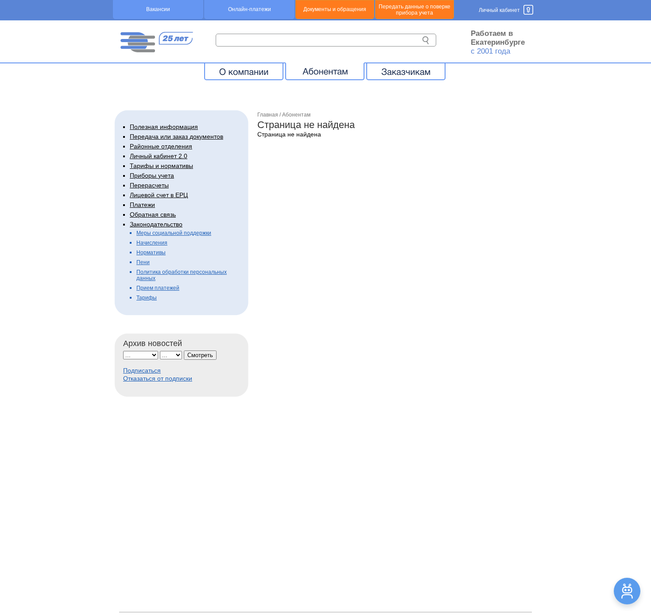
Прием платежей (157, 288)
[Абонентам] (325, 71)
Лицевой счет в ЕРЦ (159, 195)
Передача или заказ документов (176, 136)
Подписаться (142, 370)
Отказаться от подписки (157, 378)
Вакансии (158, 9)
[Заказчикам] (406, 71)
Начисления (151, 243)
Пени (143, 262)
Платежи (142, 204)
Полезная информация (164, 126)
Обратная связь (153, 214)
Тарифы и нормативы (161, 165)
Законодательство (156, 224)
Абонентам (296, 115)
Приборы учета (152, 175)
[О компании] (244, 71)
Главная (267, 115)
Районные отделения (161, 146)
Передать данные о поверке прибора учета (414, 10)
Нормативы (151, 252)
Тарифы (146, 298)
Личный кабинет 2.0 (158, 156)
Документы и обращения (334, 9)
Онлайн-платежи (249, 9)
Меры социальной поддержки (173, 233)
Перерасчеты (149, 185)
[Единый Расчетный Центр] (156, 50)
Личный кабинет (499, 10)
